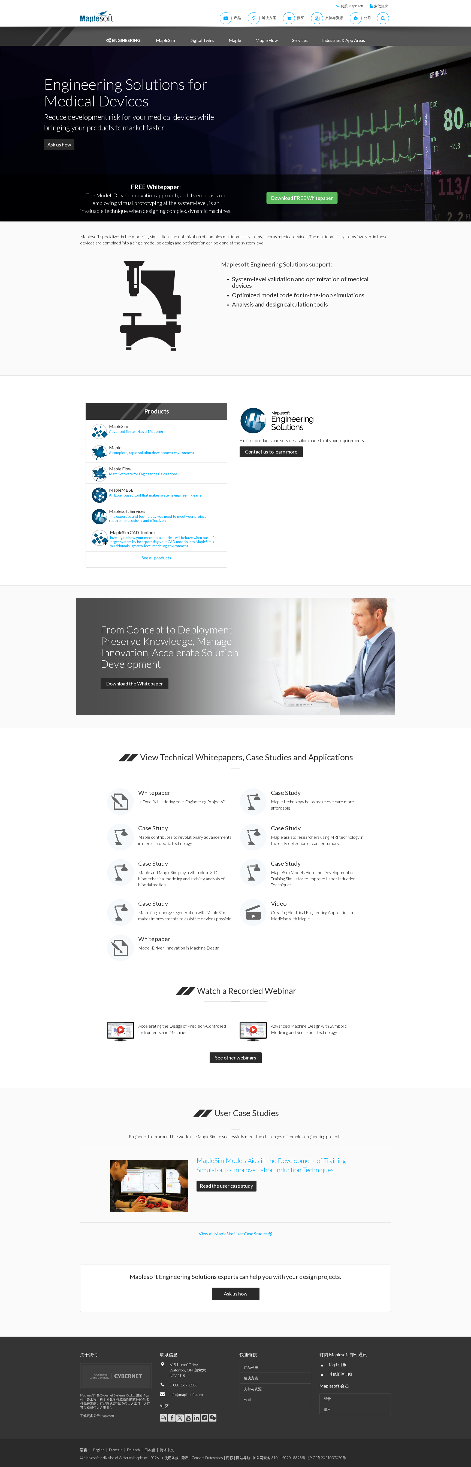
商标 (229, 1458)
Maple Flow (266, 40)
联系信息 (168, 1354)
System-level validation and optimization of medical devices (300, 282)
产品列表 (251, 1367)
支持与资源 (253, 1389)
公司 (247, 1399)
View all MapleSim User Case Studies (233, 1233)
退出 (327, 1409)
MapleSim (165, 40)
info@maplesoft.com (186, 1394)
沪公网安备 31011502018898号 (279, 1458)
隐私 (185, 1458)
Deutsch (133, 1450)
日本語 (149, 1450)
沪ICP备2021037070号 (327, 1458)
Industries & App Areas (343, 40)
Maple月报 (337, 1364)
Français (115, 1450)
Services (300, 40)
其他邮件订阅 (340, 1374)
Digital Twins (201, 40)
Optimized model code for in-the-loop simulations (298, 295)
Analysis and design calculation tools (280, 304)
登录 (327, 1398)
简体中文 (167, 1450)
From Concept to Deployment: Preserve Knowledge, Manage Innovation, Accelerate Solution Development (169, 646)
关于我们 (89, 1354)
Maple (235, 40)
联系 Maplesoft (351, 6)
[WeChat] (212, 1418)
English (98, 1450)
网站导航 (243, 1458)
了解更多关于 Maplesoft (97, 1416)
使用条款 (171, 1458)
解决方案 (251, 1378)
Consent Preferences (207, 1458)
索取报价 (381, 6)
